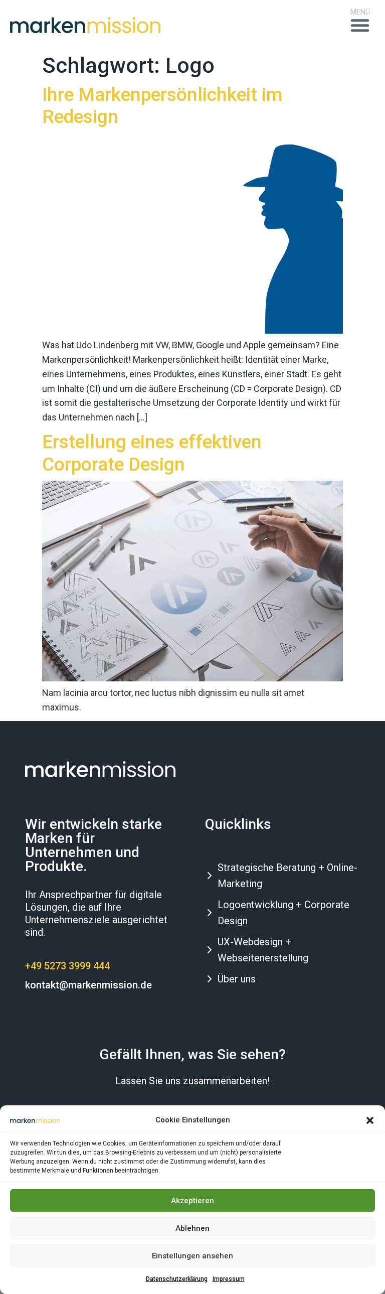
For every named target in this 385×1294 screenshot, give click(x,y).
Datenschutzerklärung (177, 1278)
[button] (370, 1120)
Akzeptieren (192, 1200)
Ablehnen (192, 1228)
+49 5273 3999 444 (67, 966)
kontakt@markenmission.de (88, 985)
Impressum (229, 1278)
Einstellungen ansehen (192, 1255)
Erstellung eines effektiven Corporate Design (152, 453)
